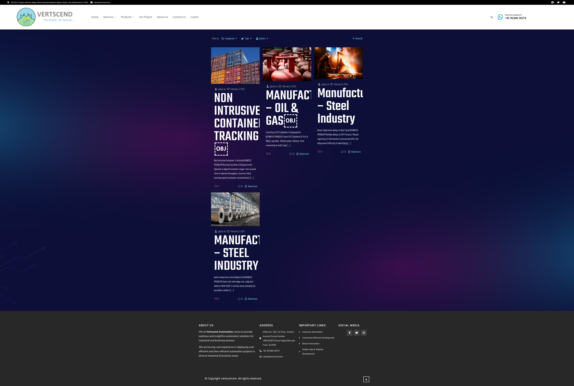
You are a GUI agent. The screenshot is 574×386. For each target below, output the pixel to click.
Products (126, 17)
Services (108, 17)
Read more (252, 186)
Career (195, 17)
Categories (230, 38)
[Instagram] (364, 333)
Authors (262, 38)
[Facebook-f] (350, 333)
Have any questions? (513, 15)
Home (95, 17)
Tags (247, 38)
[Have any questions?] (500, 17)
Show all (358, 38)
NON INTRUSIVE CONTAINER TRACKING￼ (239, 124)
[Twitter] (357, 333)
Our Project (145, 17)
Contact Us (179, 17)
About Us (162, 17)
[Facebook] (552, 2)
